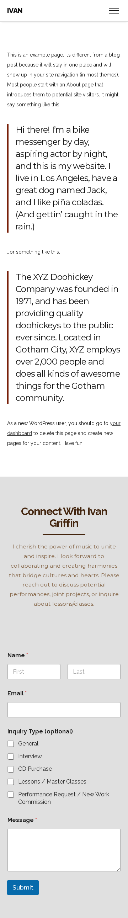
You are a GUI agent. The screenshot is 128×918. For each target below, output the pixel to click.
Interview (30, 756)
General (28, 743)
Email (17, 693)
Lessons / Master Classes (52, 781)
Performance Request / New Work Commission (63, 798)
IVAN (15, 10)
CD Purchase (35, 768)
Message (22, 820)
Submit (22, 887)
